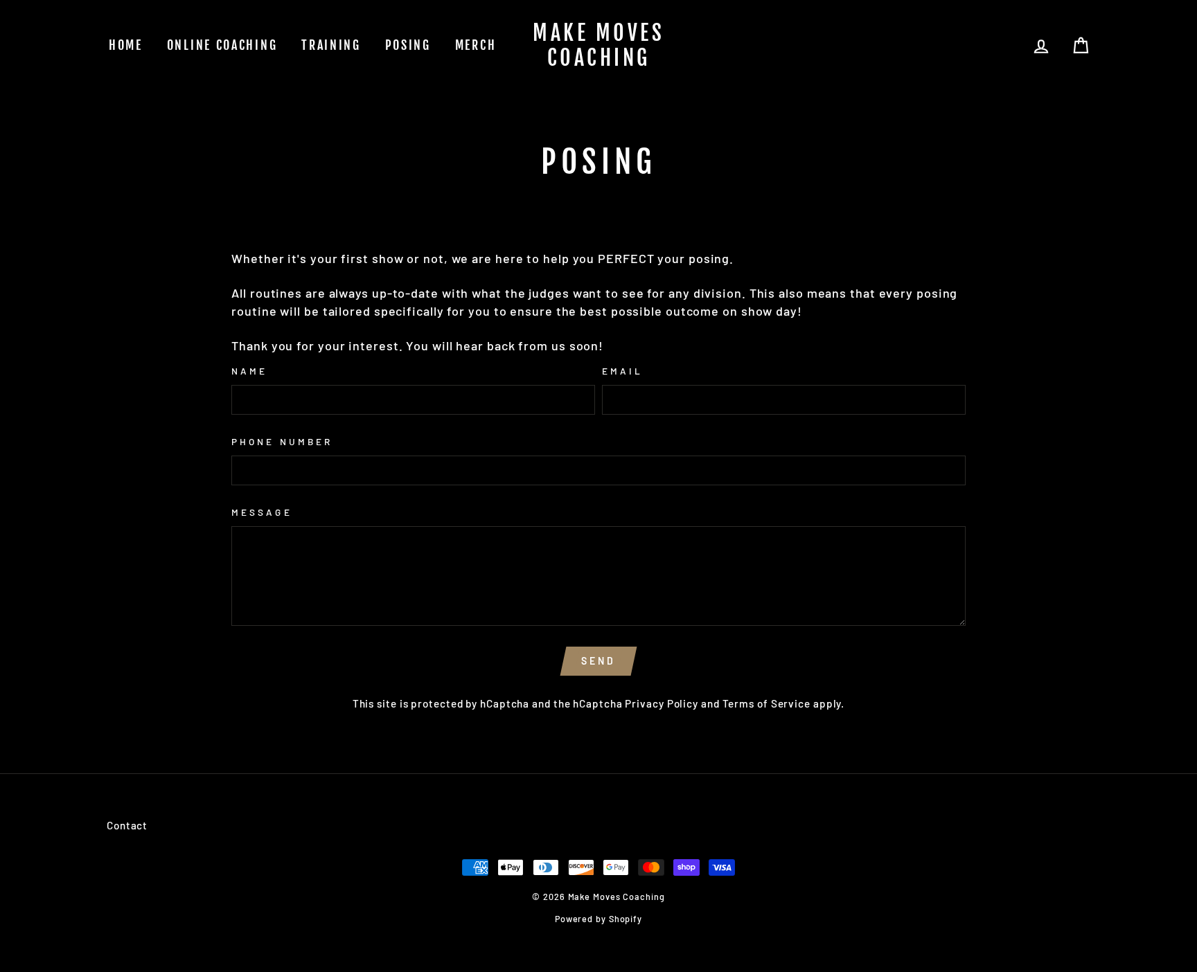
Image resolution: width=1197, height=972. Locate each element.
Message (261, 512)
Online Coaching (222, 45)
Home (126, 45)
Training (331, 45)
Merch (476, 45)
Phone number (281, 441)
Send (599, 661)
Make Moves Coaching (598, 45)
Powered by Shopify (598, 918)
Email (622, 371)
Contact (127, 825)
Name (249, 371)
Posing (408, 45)
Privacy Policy (661, 703)
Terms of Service (766, 703)
